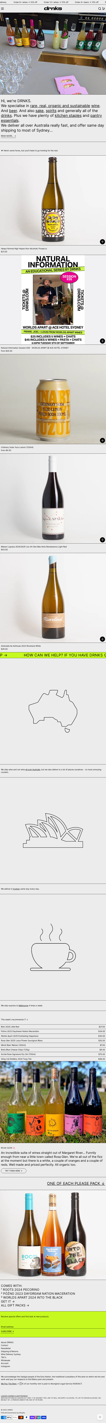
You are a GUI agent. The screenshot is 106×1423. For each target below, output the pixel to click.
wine (95, 105)
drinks (6, 115)
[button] (99, 8)
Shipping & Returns (9, 1351)
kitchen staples (68, 115)
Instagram (5, 1366)
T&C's (3, 1357)
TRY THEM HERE (12, 1171)
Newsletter (6, 1348)
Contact (4, 1345)
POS (2, 1413)
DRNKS (10, 1410)
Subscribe (6, 1331)
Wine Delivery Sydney (11, 1354)
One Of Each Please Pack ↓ (76, 1183)
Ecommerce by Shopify (16, 1413)
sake (39, 110)
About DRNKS (7, 1342)
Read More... (7, 136)
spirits (51, 110)
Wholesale (5, 1360)
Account (4, 1363)
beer (13, 110)
